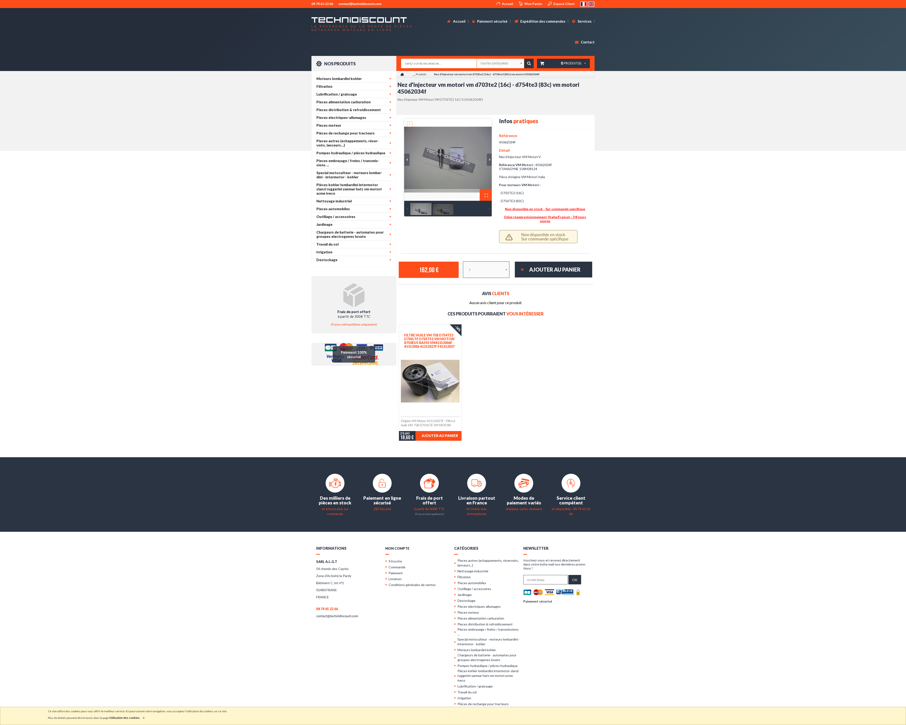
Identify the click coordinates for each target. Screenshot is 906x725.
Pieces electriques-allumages (341, 117)
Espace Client (564, 4)
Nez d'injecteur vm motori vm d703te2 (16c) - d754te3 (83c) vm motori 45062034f (487, 74)
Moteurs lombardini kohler (339, 78)
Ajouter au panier (440, 435)
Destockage (326, 260)
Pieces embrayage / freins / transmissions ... (347, 163)
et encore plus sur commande (335, 509)
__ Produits (420, 74)
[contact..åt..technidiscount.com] (337, 616)
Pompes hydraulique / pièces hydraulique (350, 153)
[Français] (584, 4)
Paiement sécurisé (492, 21)
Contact (587, 42)
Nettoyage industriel (334, 201)
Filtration (324, 86)
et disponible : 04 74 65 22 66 (571, 509)
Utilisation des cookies (124, 718)
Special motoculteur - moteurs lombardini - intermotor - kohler (349, 175)
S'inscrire (395, 561)
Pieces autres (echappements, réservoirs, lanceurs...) (347, 143)
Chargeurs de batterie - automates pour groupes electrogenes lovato (350, 234)
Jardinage (324, 224)
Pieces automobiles (333, 209)
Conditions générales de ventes (412, 585)
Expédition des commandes (542, 21)
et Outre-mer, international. (476, 509)
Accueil (507, 4)
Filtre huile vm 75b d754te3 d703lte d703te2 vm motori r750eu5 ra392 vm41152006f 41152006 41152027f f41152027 (429, 340)
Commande (397, 567)
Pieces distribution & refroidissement (348, 110)
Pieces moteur (328, 125)
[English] (591, 4)
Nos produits (339, 63)
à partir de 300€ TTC (429, 508)
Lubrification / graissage (336, 94)
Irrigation (324, 252)
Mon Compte (397, 548)
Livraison (395, 579)
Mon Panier (533, 4)
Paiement (396, 573)
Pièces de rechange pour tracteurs (345, 133)
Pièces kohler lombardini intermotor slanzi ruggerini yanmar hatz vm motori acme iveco (349, 189)
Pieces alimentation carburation (343, 102)
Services (584, 21)
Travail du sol (327, 244)
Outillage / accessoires (335, 216)
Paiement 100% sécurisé (354, 354)
